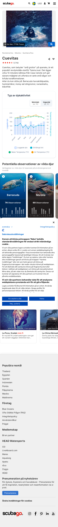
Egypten (6, 375)
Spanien (6, 379)
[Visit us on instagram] (29, 513)
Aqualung (6, 458)
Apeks (5, 461)
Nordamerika (7, 53)
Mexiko (18, 53)
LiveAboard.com (9, 450)
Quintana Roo (28, 53)
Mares (5, 454)
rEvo (4, 465)
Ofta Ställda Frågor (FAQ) (14, 412)
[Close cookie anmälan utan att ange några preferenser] (54, 222)
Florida (5, 386)
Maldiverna (7, 397)
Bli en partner (8, 435)
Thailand (6, 371)
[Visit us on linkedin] (47, 513)
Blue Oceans (8, 409)
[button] (7, 227)
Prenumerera (10, 493)
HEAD (4, 473)
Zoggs (5, 469)
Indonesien (7, 382)
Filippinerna (7, 390)
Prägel (5, 424)
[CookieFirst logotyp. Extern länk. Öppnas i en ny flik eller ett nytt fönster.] (3, 230)
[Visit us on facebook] (35, 513)
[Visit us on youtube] (53, 513)
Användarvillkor (9, 420)
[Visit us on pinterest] (41, 513)
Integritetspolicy (9, 416)
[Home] (8, 3)
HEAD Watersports (13, 440)
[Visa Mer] (51, 44)
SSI (3, 446)
